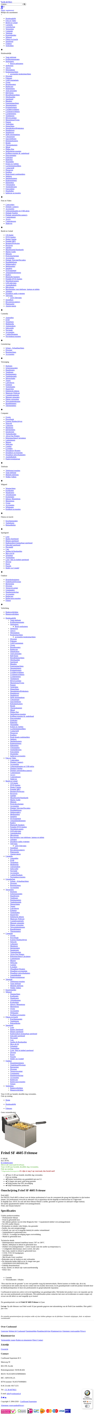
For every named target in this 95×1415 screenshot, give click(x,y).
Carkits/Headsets (12, 334)
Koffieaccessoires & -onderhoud (17, 153)
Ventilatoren (10, 116)
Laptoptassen (10, 440)
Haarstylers (10, 389)
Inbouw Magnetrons (13, 499)
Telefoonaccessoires (13, 471)
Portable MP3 (11, 241)
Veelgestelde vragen (8, 1340)
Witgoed (9, 37)
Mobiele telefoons (12, 475)
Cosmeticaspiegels (12, 395)
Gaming (8, 446)
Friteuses (9, 78)
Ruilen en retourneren (24, 1340)
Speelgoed (9, 41)
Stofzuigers (10, 61)
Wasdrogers (10, 493)
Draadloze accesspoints (14, 453)
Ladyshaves (10, 383)
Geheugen (9, 425)
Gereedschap (10, 27)
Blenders (9, 101)
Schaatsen (9, 555)
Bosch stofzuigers (16, 64)
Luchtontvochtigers (13, 112)
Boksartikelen (11, 525)
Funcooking (10, 189)
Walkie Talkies (11, 477)
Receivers (9, 245)
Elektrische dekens (12, 391)
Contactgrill (10, 168)
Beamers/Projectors (13, 243)
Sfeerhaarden (10, 97)
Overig (8, 417)
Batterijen (9, 160)
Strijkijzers (9, 66)
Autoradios (10, 318)
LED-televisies (11, 283)
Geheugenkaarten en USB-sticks (17, 211)
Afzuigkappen (11, 495)
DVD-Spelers (11, 237)
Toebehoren (10, 523)
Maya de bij (10, 553)
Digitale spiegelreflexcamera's (16, 215)
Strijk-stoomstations (13, 135)
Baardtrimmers (11, 403)
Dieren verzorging (12, 399)
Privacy (83, 1331)
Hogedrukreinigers (12, 580)
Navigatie (9, 330)
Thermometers (11, 406)
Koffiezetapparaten (12, 59)
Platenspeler (10, 304)
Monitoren (9, 428)
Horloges (9, 366)
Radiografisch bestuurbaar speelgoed (19, 543)
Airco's (8, 68)
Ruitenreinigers (11, 180)
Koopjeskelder (11, 35)
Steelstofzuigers (11, 178)
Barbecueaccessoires (13, 598)
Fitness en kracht (12, 39)
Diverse (8, 562)
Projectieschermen (12, 256)
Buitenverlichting (12, 612)
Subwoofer (10, 328)
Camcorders (10, 205)
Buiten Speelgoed (12, 539)
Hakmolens (10, 183)
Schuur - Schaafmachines (15, 348)
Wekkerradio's (11, 264)
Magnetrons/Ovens (12, 120)
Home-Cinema (11, 239)
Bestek (8, 143)
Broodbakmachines (13, 95)
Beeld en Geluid (11, 23)
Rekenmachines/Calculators (16, 438)
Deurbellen (10, 191)
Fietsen (8, 600)
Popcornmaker (11, 155)
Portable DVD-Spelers (14, 279)
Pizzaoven (9, 170)
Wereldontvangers (12, 281)
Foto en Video (11, 21)
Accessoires (10, 209)
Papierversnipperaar (13, 459)
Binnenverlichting (12, 614)
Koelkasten (10, 490)
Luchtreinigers (11, 114)
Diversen (9, 76)
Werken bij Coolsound (17, 1331)
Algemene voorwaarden (71, 1331)
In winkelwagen (7, 1163)
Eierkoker (9, 157)
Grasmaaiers (10, 590)
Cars (7, 549)
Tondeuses (9, 372)
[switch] (87, 1406)
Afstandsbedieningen (13, 273)
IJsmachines (10, 126)
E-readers (9, 448)
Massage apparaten (12, 397)
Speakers (9, 268)
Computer (9, 31)
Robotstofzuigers (12, 141)
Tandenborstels (11, 376)
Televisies (9, 296)
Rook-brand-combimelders (15, 174)
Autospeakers (11, 326)
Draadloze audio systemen (15, 293)
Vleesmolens (10, 185)
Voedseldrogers (11, 187)
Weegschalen (10, 378)
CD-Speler (9, 235)
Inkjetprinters (10, 430)
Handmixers (10, 130)
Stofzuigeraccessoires (13, 151)
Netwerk (9, 423)
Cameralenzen (11, 221)
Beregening (10, 584)
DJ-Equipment (11, 270)
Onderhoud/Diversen (13, 582)
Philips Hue (10, 149)
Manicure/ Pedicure (13, 393)
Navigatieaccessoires (13, 336)
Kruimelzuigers (11, 107)
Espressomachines (12, 103)
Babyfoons (10, 93)
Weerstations (10, 70)
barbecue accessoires (13, 193)
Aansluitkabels (11, 285)
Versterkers (10, 322)
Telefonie (9, 33)
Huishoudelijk (11, 18)
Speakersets (10, 432)
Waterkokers (10, 89)
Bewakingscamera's (13, 302)
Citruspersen (10, 137)
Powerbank (10, 419)
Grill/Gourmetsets (12, 80)
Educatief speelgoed (13, 545)
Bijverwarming (11, 118)
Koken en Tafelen (12, 164)
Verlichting (10, 46)
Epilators (9, 385)
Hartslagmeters (11, 374)
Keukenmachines (12, 72)
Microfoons (10, 287)
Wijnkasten (10, 507)
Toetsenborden (11, 434)
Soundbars (9, 300)
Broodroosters (11, 84)
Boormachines (11, 352)
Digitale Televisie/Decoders (16, 260)
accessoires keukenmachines (20, 74)
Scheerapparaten (12, 368)
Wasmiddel (10, 162)
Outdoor (9, 44)
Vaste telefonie (11, 57)
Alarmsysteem (11, 306)
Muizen (8, 442)
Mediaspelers (10, 266)
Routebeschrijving (44, 1331)
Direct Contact (37, 1340)
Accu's (8, 219)
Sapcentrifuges (11, 139)
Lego (7, 537)
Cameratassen (11, 217)
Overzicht (4, 1349)
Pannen (8, 122)
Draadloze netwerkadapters (15, 455)
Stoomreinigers (11, 105)
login (3, 10)
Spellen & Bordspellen (14, 551)
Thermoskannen (11, 145)
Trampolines (10, 558)
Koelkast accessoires (13, 509)
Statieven (9, 223)
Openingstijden (31, 1331)
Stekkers (9, 176)
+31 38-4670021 (10, 1390)
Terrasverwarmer (12, 588)
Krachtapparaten (12, 521)
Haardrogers (10, 370)
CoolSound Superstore (28, 1401)
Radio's (8, 275)
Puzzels (8, 566)
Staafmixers (10, 132)
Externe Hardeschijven (14, 421)
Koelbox (9, 172)
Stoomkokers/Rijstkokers (15, 128)
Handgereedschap (12, 592)
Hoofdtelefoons (11, 262)
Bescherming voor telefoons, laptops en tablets (23, 289)
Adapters (9, 291)
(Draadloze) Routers (13, 451)
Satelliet (8, 248)
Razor (8, 564)
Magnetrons (10, 501)
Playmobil (9, 547)
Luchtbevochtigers (12, 109)
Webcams (9, 444)
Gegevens (4, 1331)
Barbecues (9, 86)
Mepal (8, 147)
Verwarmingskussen (13, 401)
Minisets (9, 254)
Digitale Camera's (12, 207)
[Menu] (91, 1390)
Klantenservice (56, 1331)
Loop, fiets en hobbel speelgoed (17, 560)
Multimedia (10, 324)
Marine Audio (11, 252)
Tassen (8, 380)
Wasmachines (11, 488)
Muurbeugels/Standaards (15, 250)
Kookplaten (10, 497)
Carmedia (9, 25)
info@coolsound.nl (14, 1394)
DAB (8, 320)
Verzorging (10, 29)
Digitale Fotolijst (12, 213)
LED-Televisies (16, 298)
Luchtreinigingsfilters (13, 166)
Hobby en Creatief (12, 568)
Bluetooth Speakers (13, 277)
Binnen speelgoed (12, 541)
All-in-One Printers (13, 436)
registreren (9, 10)
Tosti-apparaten (11, 91)
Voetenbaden (10, 387)
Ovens (8, 82)
